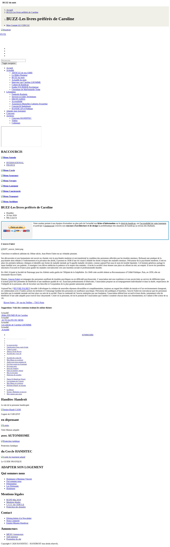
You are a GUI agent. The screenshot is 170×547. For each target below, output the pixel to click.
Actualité (10, 70)
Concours (10, 113)
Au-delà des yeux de (14, 354)
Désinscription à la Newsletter (18, 518)
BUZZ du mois (18, 77)
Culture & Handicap (20, 85)
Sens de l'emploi (12, 368)
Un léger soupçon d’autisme (17, 364)
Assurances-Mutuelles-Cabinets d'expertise (30, 104)
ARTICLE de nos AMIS (22, 73)
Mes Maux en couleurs (15, 360)
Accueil (9, 10)
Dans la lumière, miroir (15, 371)
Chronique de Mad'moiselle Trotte (26, 89)
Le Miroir (10, 390)
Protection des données (16, 507)
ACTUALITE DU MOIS (12, 320)
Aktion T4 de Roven (14, 351)
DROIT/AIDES (18, 99)
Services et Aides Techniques (24, 97)
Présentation (11, 484)
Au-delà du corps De (14, 358)
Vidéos (15, 120)
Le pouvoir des (12, 345)
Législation (11, 92)
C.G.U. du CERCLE (15, 504)
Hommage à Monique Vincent (19, 479)
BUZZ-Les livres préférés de (16, 339)
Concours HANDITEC (21, 118)
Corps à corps (11, 349)
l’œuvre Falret (14, 279)
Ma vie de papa (12, 373)
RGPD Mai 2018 (13, 500)
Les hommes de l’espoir (15, 381)
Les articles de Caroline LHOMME (16, 325)
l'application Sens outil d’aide (17, 347)
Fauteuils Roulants (19, 94)
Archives (10, 116)
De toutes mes (12, 366)
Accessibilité (17, 101)
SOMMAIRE (88, 335)
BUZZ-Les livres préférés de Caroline (22, 12)
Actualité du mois (19, 80)
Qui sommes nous (13, 481)
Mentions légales (13, 502)
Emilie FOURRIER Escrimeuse (25, 87)
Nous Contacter (13, 521)
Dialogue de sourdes (14, 375)
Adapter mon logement (16, 111)
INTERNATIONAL (15, 163)
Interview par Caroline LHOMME (26, 82)
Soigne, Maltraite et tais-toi (16, 392)
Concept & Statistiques (21, 106)
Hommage (10, 488)
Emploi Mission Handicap (17, 523)
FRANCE (10, 165)
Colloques (16, 123)
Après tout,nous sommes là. (16, 362)
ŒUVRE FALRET (22, 288)
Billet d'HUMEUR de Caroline (14, 315)
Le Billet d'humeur (19, 75)
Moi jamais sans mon (14, 394)
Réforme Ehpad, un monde (16, 385)
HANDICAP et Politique (22, 108)
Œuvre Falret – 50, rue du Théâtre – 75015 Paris (24, 302)
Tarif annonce (12, 537)
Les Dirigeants (12, 486)
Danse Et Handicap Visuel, (16, 379)
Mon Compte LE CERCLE (18, 25)
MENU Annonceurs (14, 534)
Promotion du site (13, 539)
